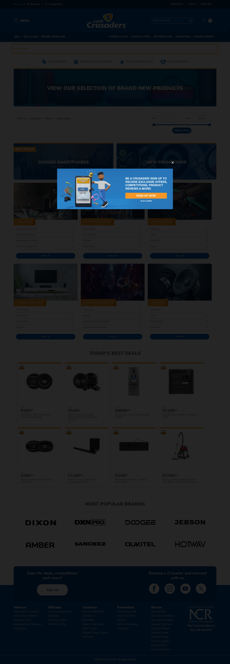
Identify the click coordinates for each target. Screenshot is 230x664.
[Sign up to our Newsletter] (115, 188)
